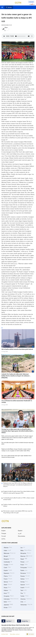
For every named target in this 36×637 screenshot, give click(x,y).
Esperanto (9, 573)
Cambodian (8, 562)
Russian (24, 576)
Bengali (7, 556)
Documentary (21, 536)
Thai (22, 593)
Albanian (8, 547)
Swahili (24, 587)
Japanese (8, 604)
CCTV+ (3, 539)
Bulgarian (9, 559)
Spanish (24, 584)
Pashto (23, 570)
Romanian (25, 573)
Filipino (8, 576)
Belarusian (9, 553)
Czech (7, 567)
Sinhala (24, 582)
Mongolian (25, 553)
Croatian (8, 564)
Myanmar (26, 556)
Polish (23, 564)
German (8, 582)
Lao (22, 547)
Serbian (24, 579)
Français (4, 533)
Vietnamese (26, 604)
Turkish (24, 596)
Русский (4, 536)
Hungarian (9, 596)
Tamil (23, 590)
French (8, 579)
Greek (8, 584)
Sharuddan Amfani (15, 634)
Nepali (23, 559)
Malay (25, 550)
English (4, 530)
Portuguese (26, 567)
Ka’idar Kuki (5, 634)
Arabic (7, 550)
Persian (24, 562)
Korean (8, 607)
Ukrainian (26, 599)
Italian (7, 602)
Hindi (6, 593)
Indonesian (11, 599)
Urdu (23, 602)
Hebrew (7, 590)
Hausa (7, 587)
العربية (19, 533)
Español (20, 530)
